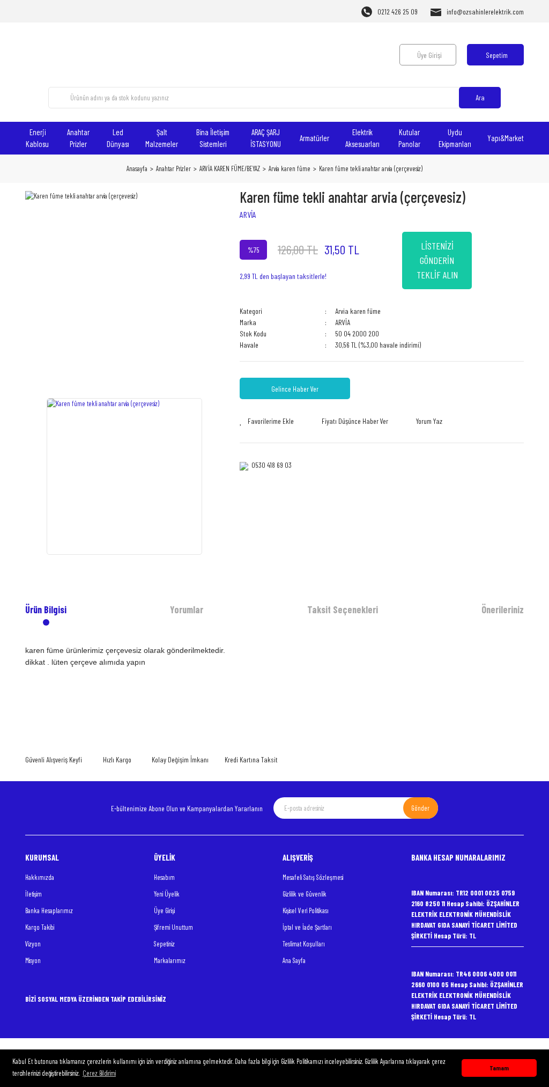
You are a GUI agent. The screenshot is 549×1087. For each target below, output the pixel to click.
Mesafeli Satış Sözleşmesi (313, 877)
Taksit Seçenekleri (342, 609)
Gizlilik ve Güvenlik (305, 894)
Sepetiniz (164, 943)
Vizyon (33, 943)
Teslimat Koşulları (304, 943)
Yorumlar (186, 609)
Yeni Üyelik (167, 894)
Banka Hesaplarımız (49, 910)
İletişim (33, 894)
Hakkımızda (39, 877)
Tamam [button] (499, 1067)
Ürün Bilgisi (45, 609)
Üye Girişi (164, 910)
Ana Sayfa (294, 960)
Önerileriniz (502, 609)
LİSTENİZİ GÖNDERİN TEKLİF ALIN (437, 260)
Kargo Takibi (39, 927)
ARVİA (248, 214)
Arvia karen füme (358, 310)
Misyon (33, 960)
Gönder (420, 808)
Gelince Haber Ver (294, 388)
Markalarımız (170, 960)
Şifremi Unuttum (173, 927)
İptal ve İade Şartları (307, 927)
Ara (480, 97)
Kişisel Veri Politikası (306, 910)
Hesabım (164, 877)
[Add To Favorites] (267, 421)
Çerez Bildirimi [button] (99, 1073)
